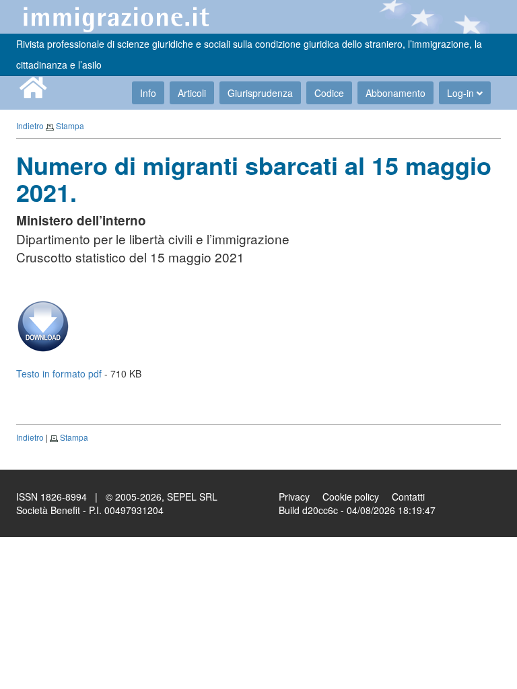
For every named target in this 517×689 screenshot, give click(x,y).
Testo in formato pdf (59, 373)
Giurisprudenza (260, 93)
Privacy (294, 496)
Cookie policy (350, 496)
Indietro (30, 125)
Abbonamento (395, 93)
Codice (329, 93)
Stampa (70, 125)
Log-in (462, 93)
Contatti (408, 496)
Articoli (192, 93)
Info (148, 93)
